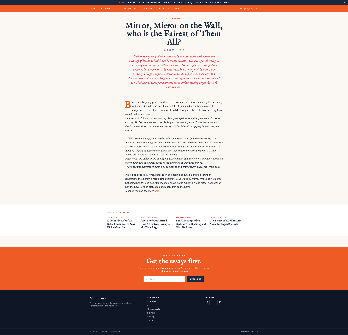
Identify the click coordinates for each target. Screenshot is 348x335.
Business (149, 8)
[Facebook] (241, 9)
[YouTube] (252, 9)
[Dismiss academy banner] (344, 2)
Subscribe (195, 279)
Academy (105, 8)
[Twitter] (245, 9)
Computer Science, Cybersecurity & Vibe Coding (174, 2)
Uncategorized (174, 18)
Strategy (164, 8)
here (156, 191)
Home (92, 8)
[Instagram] (248, 9)
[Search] (256, 9)
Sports (179, 8)
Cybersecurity (131, 8)
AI (116, 8)
